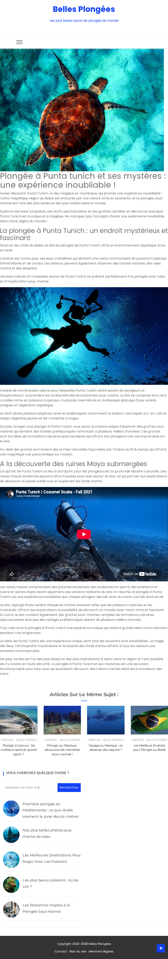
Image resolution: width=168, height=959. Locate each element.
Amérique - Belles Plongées (19, 740)
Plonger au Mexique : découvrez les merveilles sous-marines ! (62, 749)
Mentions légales (101, 951)
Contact (61, 951)
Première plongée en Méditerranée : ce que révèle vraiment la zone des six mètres (50, 810)
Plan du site (77, 951)
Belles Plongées (84, 9)
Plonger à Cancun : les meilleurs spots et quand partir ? (19, 749)
